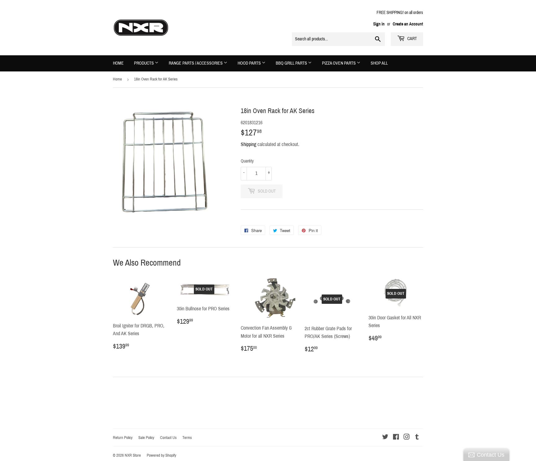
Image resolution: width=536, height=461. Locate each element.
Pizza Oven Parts (339, 63)
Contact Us (168, 438)
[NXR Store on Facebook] (396, 437)
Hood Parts (250, 63)
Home (118, 63)
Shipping (248, 144)
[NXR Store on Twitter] (385, 437)
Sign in (379, 24)
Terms (187, 438)
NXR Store (133, 455)
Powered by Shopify (161, 455)
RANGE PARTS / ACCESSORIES (196, 63)
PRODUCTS (144, 63)
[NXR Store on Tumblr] (417, 437)
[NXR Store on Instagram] (407, 437)
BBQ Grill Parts (292, 63)
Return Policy (122, 438)
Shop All (379, 63)
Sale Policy (146, 438)
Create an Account (408, 24)
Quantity (247, 161)
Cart (411, 38)
